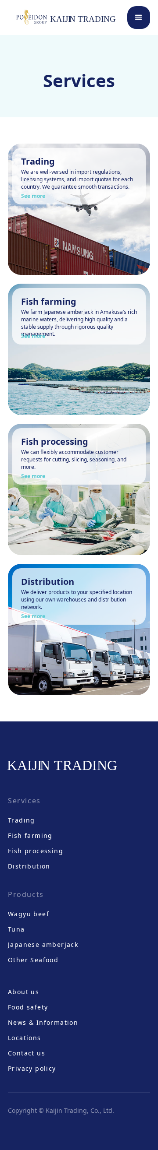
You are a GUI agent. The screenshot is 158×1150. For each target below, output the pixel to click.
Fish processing (35, 851)
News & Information (43, 1022)
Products (26, 894)
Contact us (26, 1053)
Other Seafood (33, 960)
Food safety (28, 1007)
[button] (138, 17)
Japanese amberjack (43, 944)
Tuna (16, 929)
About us (23, 992)
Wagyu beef (28, 914)
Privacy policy (32, 1068)
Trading (21, 820)
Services (24, 800)
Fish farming (30, 835)
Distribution (29, 866)
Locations (24, 1038)
